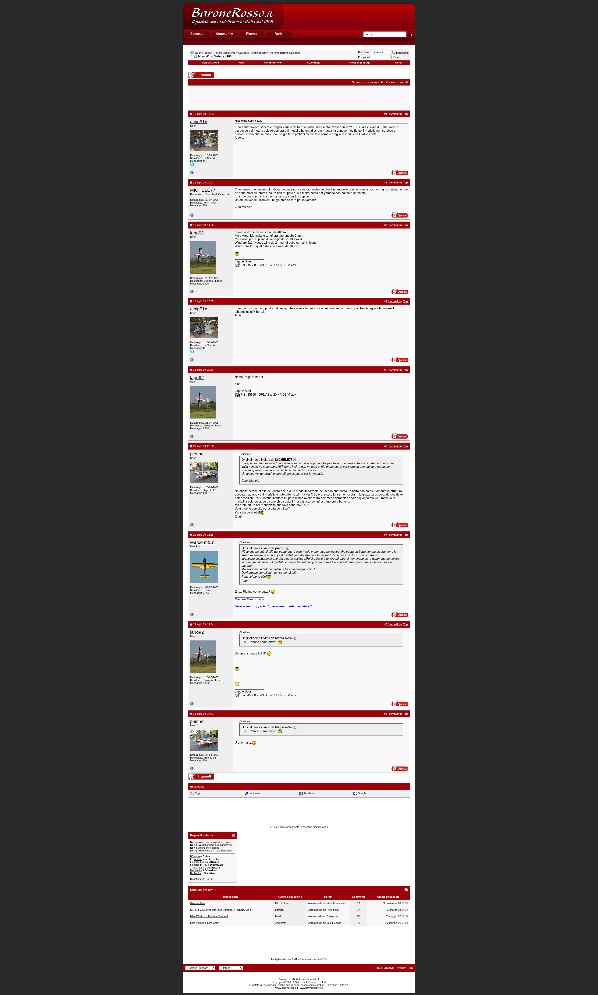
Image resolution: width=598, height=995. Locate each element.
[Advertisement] (349, 17)
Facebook (309, 793)
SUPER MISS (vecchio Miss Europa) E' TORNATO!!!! (220, 909)
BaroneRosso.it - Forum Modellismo (215, 52)
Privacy (401, 968)
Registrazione (210, 62)
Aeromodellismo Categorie (285, 52)
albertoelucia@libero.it (250, 311)
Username (364, 52)
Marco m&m (202, 542)
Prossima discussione (313, 827)
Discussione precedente (285, 827)
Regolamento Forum (201, 879)
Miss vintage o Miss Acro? (205, 922)
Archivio (389, 968)
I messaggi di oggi (360, 62)
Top (410, 968)
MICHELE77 (202, 190)
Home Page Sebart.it (249, 377)
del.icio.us (254, 793)
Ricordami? (402, 52)
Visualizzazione (395, 82)
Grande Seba (197, 903)
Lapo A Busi (243, 261)
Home (378, 968)
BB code (195, 856)
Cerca (398, 62)
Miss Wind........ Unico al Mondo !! (209, 916)
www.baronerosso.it (286, 987)
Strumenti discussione (366, 82)
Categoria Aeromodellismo (253, 52)
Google (362, 793)
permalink (395, 114)
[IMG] (203, 862)
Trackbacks (197, 867)
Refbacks (195, 873)
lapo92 (197, 232)
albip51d (198, 121)
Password (364, 57)
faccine (198, 859)
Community (271, 62)
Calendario (313, 62)
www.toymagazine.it (311, 987)
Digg (197, 793)
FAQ (241, 62)
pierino (197, 453)
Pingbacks (196, 870)
